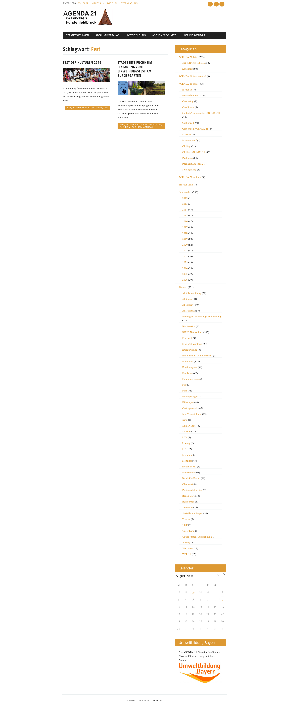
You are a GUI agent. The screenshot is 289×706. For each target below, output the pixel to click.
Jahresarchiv (185, 192)
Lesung (186, 443)
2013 (185, 203)
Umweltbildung (136, 35)
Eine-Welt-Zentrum (192, 343)
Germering (188, 101)
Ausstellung (188, 310)
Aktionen (97, 107)
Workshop (187, 548)
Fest (106, 107)
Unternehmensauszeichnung (197, 536)
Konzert (186, 431)
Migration (187, 454)
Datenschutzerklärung (122, 3)
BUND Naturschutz (192, 332)
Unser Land (188, 530)
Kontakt (82, 3)
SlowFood (187, 507)
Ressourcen (188, 501)
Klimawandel (189, 425)
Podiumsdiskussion (192, 489)
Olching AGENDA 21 (193, 152)
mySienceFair (189, 466)
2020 (185, 244)
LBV (184, 437)
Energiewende (189, 349)
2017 (185, 227)
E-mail (216, 4)
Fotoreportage (189, 396)
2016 (69, 107)
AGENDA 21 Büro (82, 107)
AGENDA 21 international (192, 76)
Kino (184, 419)
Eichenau (187, 89)
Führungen (188, 402)
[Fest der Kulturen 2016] (86, 81)
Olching (186, 146)
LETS (185, 449)
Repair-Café (188, 495)
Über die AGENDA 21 (195, 35)
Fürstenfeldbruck (191, 95)
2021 (185, 250)
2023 (185, 262)
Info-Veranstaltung (192, 414)
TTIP (184, 525)
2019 (185, 238)
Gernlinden (188, 107)
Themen (183, 287)
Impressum (98, 3)
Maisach (186, 134)
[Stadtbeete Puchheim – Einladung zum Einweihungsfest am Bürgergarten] (141, 94)
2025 (185, 273)
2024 (185, 268)
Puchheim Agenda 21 (143, 127)
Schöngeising (189, 169)
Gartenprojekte (152, 124)
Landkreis (187, 68)
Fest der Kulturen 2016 (82, 62)
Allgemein (187, 304)
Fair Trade (187, 373)
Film (184, 390)
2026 (185, 279)
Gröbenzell (188, 122)
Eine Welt (187, 338)
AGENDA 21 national (190, 177)
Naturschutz (188, 472)
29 (193, 592)
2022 (185, 256)
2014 (185, 209)
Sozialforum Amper (192, 513)
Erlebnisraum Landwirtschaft (197, 355)
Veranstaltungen (77, 35)
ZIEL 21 (186, 554)
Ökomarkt (187, 484)
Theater (186, 519)
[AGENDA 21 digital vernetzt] (88, 24)
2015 (185, 215)
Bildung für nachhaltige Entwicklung (201, 316)
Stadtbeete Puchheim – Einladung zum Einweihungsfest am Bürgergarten (136, 69)
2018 (185, 233)
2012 (185, 197)
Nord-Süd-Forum (191, 478)
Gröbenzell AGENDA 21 (195, 128)
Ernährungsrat (189, 367)
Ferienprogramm (191, 378)
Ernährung (187, 361)
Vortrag (186, 542)
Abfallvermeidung (107, 35)
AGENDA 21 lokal (188, 83)
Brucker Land (186, 184)
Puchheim (125, 127)
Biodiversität (188, 326)
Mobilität (187, 460)
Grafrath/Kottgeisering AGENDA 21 (201, 113)
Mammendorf (189, 140)
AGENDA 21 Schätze (164, 35)
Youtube (210, 4)
